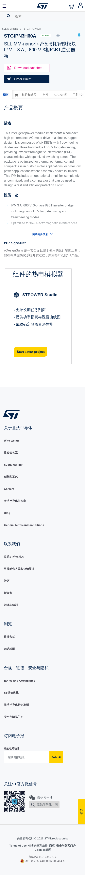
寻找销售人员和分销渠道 (19, 568)
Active (45, 36)
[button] (4, 6)
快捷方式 (9, 636)
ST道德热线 (11, 692)
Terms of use (18, 845)
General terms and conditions (24, 525)
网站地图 (9, 648)
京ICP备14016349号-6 (42, 856)
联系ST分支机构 (14, 556)
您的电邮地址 (11, 748)
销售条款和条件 (38, 845)
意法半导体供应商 (15, 500)
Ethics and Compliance (19, 680)
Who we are (12, 440)
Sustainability (13, 464)
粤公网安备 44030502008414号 (45, 861)
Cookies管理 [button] (43, 849)
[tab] (6, 94)
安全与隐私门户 (13, 716)
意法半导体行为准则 (16, 704)
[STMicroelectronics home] (42, 6)
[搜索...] (8, 16)
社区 (6, 580)
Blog (7, 512)
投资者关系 (11, 452)
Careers (9, 488)
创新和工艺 (11, 476)
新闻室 (8, 592)
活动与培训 (11, 605)
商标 (52, 845)
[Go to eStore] (72, 6)
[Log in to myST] (80, 6)
